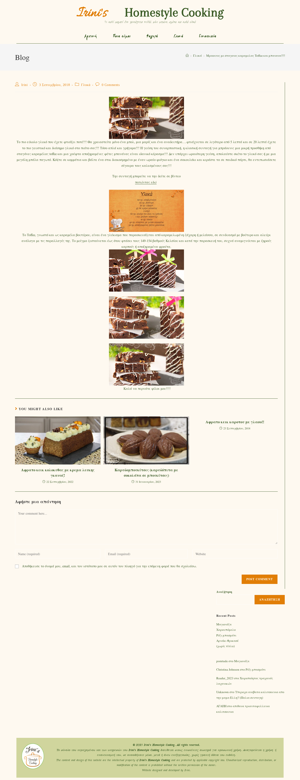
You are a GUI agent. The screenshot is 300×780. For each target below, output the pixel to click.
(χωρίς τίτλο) (225, 646)
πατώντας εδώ (146, 182)
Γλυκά (85, 85)
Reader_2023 (224, 678)
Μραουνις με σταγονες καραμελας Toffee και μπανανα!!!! (245, 55)
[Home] (187, 55)
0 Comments (111, 85)
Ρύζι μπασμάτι (226, 635)
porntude (222, 661)
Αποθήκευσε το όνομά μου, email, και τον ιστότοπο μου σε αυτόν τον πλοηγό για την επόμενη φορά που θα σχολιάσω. (109, 566)
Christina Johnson (227, 669)
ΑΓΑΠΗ (221, 706)
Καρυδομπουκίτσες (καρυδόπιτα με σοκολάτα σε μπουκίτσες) (146, 472)
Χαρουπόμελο (226, 630)
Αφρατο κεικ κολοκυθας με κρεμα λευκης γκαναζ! (57, 472)
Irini (24, 85)
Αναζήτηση (224, 591)
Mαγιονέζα (224, 624)
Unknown (222, 692)
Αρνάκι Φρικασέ (227, 641)
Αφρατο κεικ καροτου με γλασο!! (235, 421)
